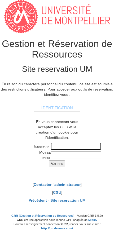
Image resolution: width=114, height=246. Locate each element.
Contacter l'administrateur (57, 184)
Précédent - (57, 200)
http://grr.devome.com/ (57, 228)
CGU (57, 192)
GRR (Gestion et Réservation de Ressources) (42, 215)
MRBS (92, 219)
